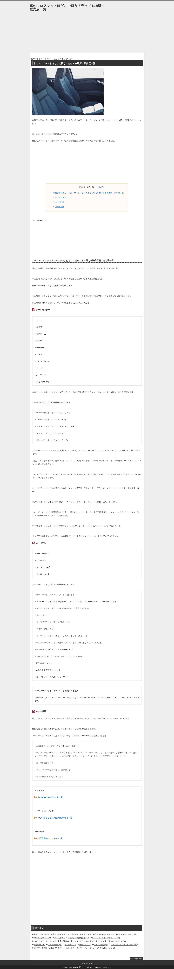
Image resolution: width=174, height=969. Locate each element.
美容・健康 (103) (129, 934)
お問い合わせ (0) (109, 948)
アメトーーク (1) (55, 945)
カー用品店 (59, 202)
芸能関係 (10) (39, 945)
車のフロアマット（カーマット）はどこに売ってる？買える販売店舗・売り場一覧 (88, 193)
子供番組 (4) (65, 941)
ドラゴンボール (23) (81, 941)
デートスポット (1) (67, 948)
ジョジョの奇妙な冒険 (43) (78, 938)
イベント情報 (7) (101, 945)
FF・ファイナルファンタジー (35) (106, 938)
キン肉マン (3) (98, 941)
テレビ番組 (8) (70, 945)
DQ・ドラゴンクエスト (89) (45, 941)
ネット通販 (59, 207)
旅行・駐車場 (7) (50, 948)
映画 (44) (110, 941)
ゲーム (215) (59, 938)
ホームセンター (61, 197)
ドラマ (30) (121, 941)
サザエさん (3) (85, 945)
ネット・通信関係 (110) (73, 934)
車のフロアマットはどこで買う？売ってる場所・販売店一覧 (67, 7)
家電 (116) (57, 934)
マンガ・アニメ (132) (42, 938)
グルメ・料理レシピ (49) (96, 934)
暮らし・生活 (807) (42, 934)
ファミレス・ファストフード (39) (124, 945)
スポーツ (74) (114, 934)
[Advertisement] (87, 33)
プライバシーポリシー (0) (88, 948)
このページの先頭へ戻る (136, 958)
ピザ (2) (37, 948)
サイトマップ (87, 963)
